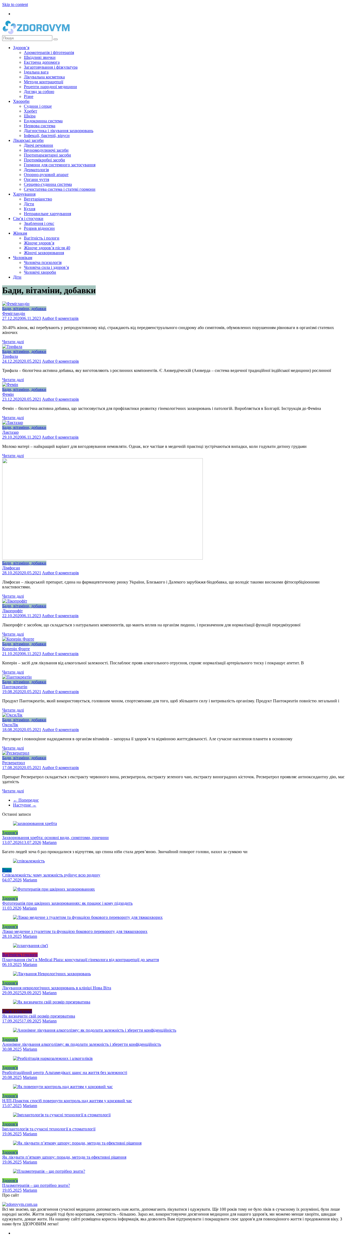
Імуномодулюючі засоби (46, 150)
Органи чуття (36, 179)
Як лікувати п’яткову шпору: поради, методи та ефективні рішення (64, 1157)
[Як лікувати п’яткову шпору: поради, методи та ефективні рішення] (77, 1143)
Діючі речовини (38, 145)
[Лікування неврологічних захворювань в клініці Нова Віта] (52, 973)
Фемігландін (13, 313)
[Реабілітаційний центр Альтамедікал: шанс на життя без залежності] (53, 1058)
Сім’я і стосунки (28, 218)
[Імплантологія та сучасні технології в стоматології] (62, 1115)
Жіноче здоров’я (39, 243)
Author (48, 318)
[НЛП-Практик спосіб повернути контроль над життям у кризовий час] (63, 1086)
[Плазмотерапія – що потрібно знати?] (49, 1171)
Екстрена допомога (42, 62)
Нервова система (39, 125)
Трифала (10, 356)
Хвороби (21, 101)
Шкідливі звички (40, 57)
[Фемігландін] (16, 303)
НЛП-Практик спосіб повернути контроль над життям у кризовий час (67, 1100)
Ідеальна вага (36, 72)
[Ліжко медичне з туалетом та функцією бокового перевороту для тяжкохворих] (88, 917)
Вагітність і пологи (41, 238)
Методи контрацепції (43, 81)
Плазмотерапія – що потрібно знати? (36, 1185)
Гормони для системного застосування (59, 164)
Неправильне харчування (47, 213)
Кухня (29, 208)
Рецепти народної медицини (50, 86)
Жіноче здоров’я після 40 (47, 248)
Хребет (30, 111)
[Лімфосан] (102, 558)
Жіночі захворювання (44, 252)
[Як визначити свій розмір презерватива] (51, 1002)
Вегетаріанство (38, 199)
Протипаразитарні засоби (47, 155)
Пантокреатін (14, 686)
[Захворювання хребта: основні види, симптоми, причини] (35, 823)
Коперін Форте (16, 648)
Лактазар (10, 432)
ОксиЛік (10, 724)
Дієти (29, 204)
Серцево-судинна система (48, 184)
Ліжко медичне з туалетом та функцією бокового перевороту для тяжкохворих (74, 931)
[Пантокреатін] (17, 677)
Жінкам (20, 233)
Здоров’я (21, 47)
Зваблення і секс (39, 223)
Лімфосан (11, 568)
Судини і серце (38, 106)
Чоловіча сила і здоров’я (46, 267)
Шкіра (30, 116)
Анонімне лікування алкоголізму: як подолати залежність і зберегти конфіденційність (81, 1044)
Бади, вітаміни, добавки (24, 308)
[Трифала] (12, 346)
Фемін (8, 394)
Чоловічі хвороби (40, 272)
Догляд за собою (39, 91)
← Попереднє (26, 800)
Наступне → (24, 805)
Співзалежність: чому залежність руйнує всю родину (51, 875)
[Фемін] (10, 384)
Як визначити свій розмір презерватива (38, 1016)
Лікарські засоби (28, 140)
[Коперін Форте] (18, 639)
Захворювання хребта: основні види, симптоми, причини (55, 837)
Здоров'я (10, 832)
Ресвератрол (13, 762)
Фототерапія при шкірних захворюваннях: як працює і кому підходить (67, 903)
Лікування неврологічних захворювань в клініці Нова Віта (56, 988)
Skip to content (15, 4)
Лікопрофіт (12, 610)
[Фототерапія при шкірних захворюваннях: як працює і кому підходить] (54, 889)
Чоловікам (22, 257)
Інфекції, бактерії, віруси (47, 135)
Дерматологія (36, 169)
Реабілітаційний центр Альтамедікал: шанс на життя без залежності (64, 1072)
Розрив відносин (39, 228)
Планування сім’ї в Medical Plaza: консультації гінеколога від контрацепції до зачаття (80, 959)
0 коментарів (67, 318)
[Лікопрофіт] (14, 601)
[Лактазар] (12, 422)
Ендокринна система (43, 121)
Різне (28, 96)
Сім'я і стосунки (17, 1011)
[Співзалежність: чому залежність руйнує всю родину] (29, 861)
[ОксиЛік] (12, 715)
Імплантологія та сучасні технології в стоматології (48, 1129)
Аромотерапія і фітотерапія (49, 52)
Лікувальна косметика (44, 77)
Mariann (49, 842)
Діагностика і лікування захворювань (58, 130)
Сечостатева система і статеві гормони (59, 189)
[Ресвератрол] (15, 753)
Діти (17, 277)
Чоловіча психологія (43, 262)
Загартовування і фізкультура (51, 67)
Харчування (24, 194)
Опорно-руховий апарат (46, 174)
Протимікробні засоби (44, 160)
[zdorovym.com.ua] (19, 1204)
